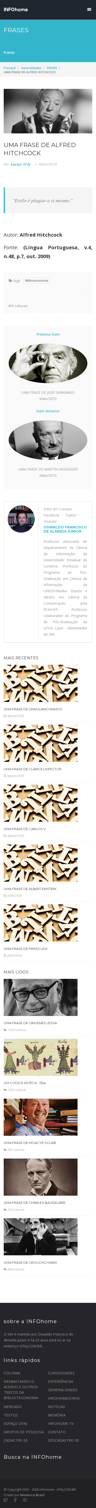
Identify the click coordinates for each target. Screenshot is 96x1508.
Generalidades (31, 68)
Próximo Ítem (48, 334)
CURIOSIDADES (61, 1372)
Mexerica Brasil (32, 1495)
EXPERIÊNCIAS (60, 1381)
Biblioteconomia (36, 280)
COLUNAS (12, 1372)
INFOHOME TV (61, 1423)
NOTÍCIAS (56, 1406)
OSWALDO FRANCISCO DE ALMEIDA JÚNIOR (65, 529)
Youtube (50, 521)
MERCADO (13, 1406)
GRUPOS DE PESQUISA (24, 1431)
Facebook (51, 515)
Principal (10, 68)
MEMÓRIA (56, 1414)
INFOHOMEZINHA (64, 1398)
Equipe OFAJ (21, 164)
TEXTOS (11, 1414)
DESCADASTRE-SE (63, 1440)
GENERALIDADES (63, 1389)
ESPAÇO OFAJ (15, 1423)
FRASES (52, 68)
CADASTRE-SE (16, 1440)
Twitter (71, 515)
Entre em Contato (58, 509)
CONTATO (57, 1431)
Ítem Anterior (48, 411)
